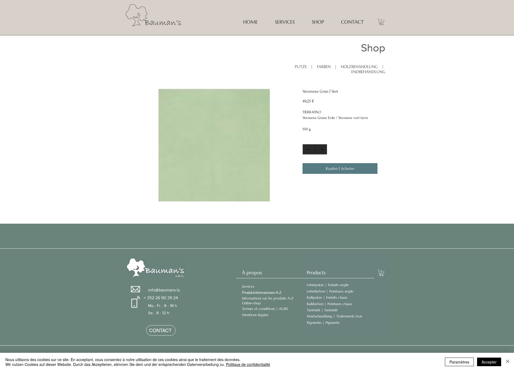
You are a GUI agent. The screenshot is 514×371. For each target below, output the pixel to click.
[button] (381, 22)
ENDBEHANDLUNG (368, 71)
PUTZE (301, 66)
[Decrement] (307, 149)
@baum (162, 290)
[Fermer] (507, 362)
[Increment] (323, 149)
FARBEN (324, 66)
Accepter (489, 362)
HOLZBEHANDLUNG (360, 66)
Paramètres (459, 362)
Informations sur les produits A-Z (267, 298)
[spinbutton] (315, 149)
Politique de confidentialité (248, 364)
